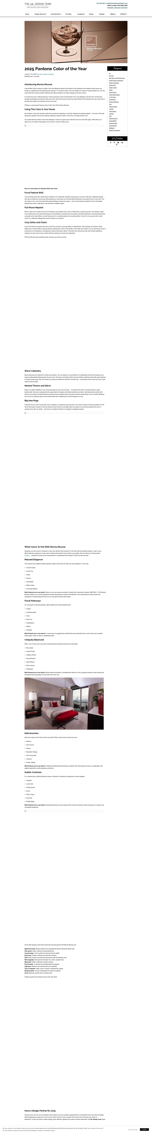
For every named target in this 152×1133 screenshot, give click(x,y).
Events (91, 14)
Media (112, 14)
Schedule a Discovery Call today (117, 8)
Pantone (27, 555)
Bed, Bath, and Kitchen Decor (117, 78)
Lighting (111, 109)
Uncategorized (113, 123)
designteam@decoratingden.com (116, 3)
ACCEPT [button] (144, 1129)
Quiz (110, 116)
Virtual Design (113, 125)
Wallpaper (112, 128)
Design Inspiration (48, 74)
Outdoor (111, 113)
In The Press (112, 97)
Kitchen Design (113, 106)
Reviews (102, 14)
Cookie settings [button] (132, 1129)
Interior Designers (114, 102)
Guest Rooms (112, 92)
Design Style (112, 85)
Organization (112, 111)
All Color (39, 74)
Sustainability (112, 121)
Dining (111, 90)
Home (27, 14)
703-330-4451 (100, 3)
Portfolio (69, 14)
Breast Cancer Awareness (116, 80)
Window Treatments (114, 130)
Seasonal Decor (113, 118)
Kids (110, 104)
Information (112, 99)
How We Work (55, 14)
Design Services (40, 14)
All (109, 73)
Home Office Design (114, 95)
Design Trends (113, 87)
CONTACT (123, 14)
